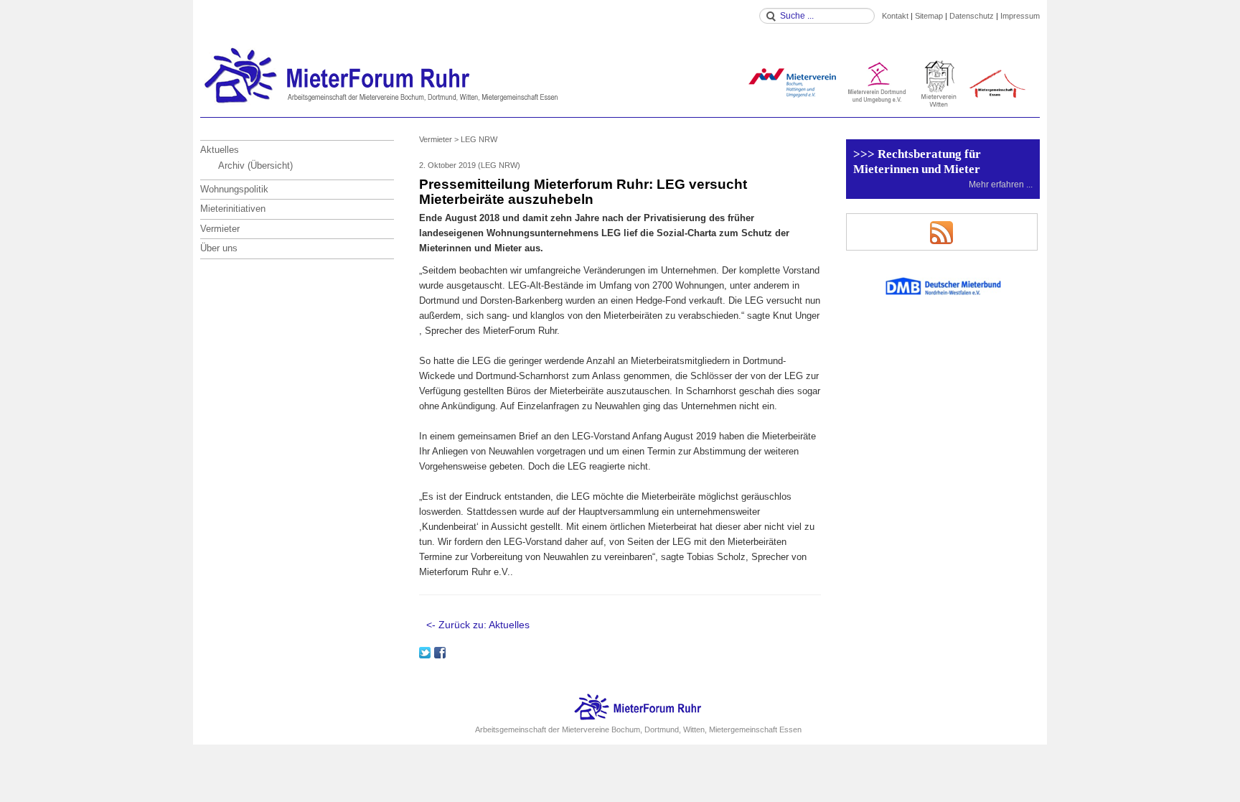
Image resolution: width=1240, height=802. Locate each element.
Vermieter (220, 228)
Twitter (425, 652)
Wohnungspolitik (234, 189)
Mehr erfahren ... (1001, 184)
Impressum (1020, 15)
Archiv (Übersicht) (255, 165)
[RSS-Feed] (941, 232)
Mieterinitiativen (233, 208)
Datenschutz (971, 15)
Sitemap (929, 15)
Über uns (219, 248)
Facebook (440, 652)
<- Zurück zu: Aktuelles (478, 624)
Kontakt (895, 15)
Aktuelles (219, 149)
